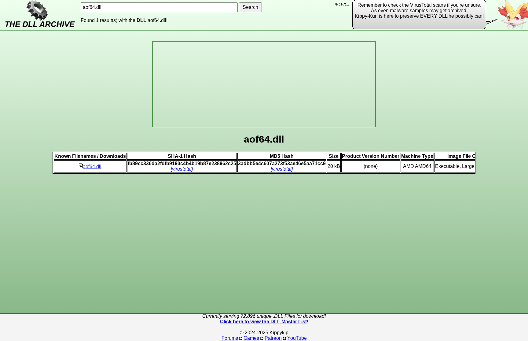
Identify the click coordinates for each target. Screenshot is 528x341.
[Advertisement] (264, 84)
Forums (230, 338)
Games (251, 338)
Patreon (273, 338)
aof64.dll (92, 166)
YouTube (297, 338)
